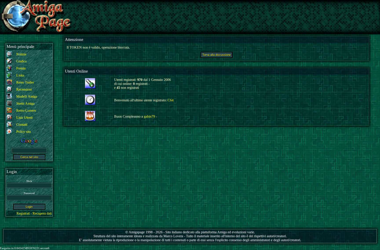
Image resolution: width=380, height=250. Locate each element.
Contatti (21, 124)
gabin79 (149, 116)
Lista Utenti (24, 117)
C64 (171, 100)
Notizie (21, 54)
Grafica (21, 61)
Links (20, 75)
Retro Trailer (25, 82)
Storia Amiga (25, 103)
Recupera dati (42, 213)
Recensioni (24, 89)
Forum (21, 68)
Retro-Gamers (26, 110)
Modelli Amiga (26, 96)
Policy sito (23, 131)
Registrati (23, 213)
